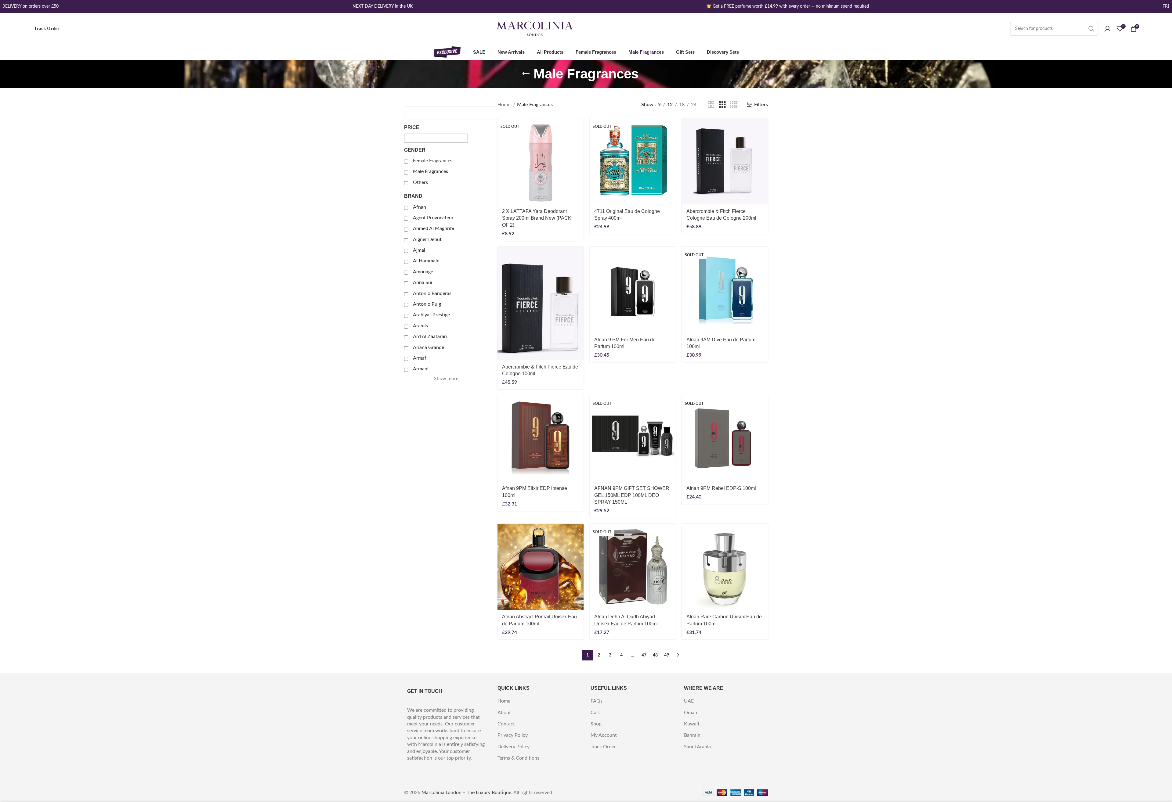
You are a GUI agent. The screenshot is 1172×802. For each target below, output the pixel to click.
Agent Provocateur (433, 217)
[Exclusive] (447, 52)
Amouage (423, 271)
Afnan (419, 207)
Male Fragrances (430, 171)
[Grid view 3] (722, 104)
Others (420, 182)
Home (504, 104)
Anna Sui (422, 282)
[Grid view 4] (733, 104)
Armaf (419, 358)
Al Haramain (426, 260)
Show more (446, 378)
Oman (690, 712)
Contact (506, 723)
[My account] (1107, 29)
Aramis (420, 325)
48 (655, 655)
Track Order (47, 28)
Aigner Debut (427, 239)
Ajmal (419, 250)
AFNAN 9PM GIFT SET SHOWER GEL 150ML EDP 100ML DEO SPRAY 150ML (631, 495)
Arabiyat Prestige (431, 314)
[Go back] (526, 74)
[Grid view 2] (711, 104)
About (504, 712)
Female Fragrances (432, 160)
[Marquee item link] (366, 6)
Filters (761, 104)
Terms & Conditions (518, 758)
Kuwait (692, 723)
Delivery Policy (513, 746)
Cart (595, 712)
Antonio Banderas (432, 293)
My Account (604, 735)
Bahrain (692, 735)
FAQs (596, 701)
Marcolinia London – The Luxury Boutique (466, 792)
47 (644, 655)
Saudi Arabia (697, 746)
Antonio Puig (427, 304)
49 (666, 655)
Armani (421, 368)
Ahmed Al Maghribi (433, 228)
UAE (689, 701)
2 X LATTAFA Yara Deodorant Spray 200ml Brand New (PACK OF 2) (536, 218)
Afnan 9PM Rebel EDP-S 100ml (721, 488)
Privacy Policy (512, 735)
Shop (596, 723)
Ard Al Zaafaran (430, 336)
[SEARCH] (1091, 29)
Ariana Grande (428, 347)
